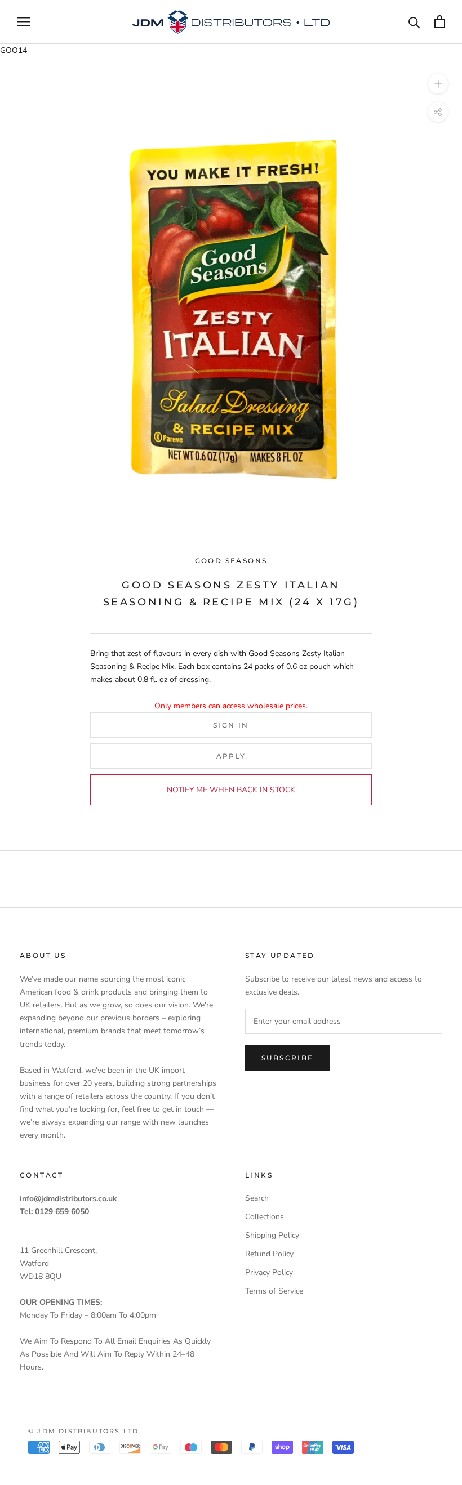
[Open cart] (439, 21)
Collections (264, 1216)
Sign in (231, 725)
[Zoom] (438, 83)
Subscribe (287, 1058)
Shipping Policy (272, 1235)
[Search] (414, 22)
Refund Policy (269, 1253)
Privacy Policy (269, 1272)
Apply (231, 756)
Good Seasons (231, 560)
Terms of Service (274, 1291)
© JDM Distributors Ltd (83, 1431)
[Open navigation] (23, 21)
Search (257, 1198)
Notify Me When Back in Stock (231, 789)
